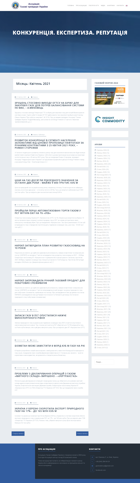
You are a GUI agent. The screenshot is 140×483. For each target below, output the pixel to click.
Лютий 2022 (101, 298)
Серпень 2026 (102, 150)
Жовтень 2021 (102, 309)
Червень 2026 (102, 156)
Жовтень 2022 (102, 276)
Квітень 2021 (101, 325)
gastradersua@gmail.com (105, 466)
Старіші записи (18, 433)
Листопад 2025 (102, 175)
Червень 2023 (102, 254)
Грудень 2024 (101, 205)
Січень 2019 (101, 347)
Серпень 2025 (102, 183)
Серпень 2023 (102, 249)
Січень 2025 (101, 202)
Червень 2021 (102, 320)
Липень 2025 (101, 186)
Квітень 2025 (101, 194)
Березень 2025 (102, 197)
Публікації (41, 134)
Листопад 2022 (102, 273)
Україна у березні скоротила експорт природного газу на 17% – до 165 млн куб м (49, 409)
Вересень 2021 (102, 312)
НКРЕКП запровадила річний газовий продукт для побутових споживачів (50, 281)
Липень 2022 (101, 284)
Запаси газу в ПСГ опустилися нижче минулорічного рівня (40, 316)
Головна (70, 5)
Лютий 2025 (101, 199)
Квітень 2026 (101, 161)
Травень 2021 (102, 323)
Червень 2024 (102, 221)
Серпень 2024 (102, 216)
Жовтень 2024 (102, 210)
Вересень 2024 (102, 213)
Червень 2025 (102, 188)
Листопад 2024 (102, 208)
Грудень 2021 (101, 304)
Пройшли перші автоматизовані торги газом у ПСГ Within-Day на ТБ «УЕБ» (48, 212)
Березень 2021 (102, 328)
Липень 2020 (101, 342)
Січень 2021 (101, 334)
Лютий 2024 (101, 232)
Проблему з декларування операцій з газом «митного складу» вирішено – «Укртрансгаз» (46, 375)
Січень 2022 (101, 301)
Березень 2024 (102, 230)
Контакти (120, 5)
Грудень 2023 (101, 238)
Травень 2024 (102, 224)
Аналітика (111, 5)
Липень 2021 (101, 317)
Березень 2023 (102, 262)
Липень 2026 (101, 153)
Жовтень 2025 (102, 177)
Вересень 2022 (102, 279)
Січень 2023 (101, 268)
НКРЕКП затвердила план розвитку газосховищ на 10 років (50, 246)
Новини (35, 97)
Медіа (103, 5)
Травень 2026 (102, 158)
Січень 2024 (101, 235)
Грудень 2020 (101, 336)
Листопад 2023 (102, 240)
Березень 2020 (102, 345)
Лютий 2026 (101, 166)
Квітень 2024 (101, 227)
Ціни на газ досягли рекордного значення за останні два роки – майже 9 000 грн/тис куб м (46, 181)
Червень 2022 (102, 287)
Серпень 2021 (102, 315)
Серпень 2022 (102, 282)
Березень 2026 (102, 164)
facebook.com (101, 470)
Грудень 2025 (101, 172)
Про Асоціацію (81, 5)
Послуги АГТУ (94, 5)
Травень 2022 (102, 290)
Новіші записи (82, 433)
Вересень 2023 (102, 246)
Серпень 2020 (102, 339)
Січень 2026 (101, 169)
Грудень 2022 (101, 271)
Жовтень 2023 (102, 243)
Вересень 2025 (102, 180)
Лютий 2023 (101, 265)
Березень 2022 (102, 295)
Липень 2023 (101, 251)
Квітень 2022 (101, 293)
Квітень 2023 (101, 260)
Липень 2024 (101, 219)
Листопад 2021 (102, 306)
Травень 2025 (102, 191)
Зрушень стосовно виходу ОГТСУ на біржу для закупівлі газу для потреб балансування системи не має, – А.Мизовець (49, 105)
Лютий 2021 (101, 331)
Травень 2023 (102, 257)
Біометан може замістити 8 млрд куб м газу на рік (50, 345)
